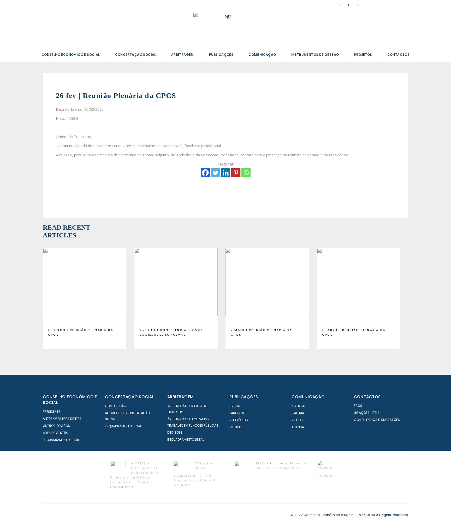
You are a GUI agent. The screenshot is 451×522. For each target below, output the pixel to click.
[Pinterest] (235, 172)
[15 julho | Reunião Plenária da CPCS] (84, 286)
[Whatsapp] (246, 172)
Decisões (174, 432)
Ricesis (325, 476)
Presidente (51, 411)
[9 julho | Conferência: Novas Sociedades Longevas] (176, 286)
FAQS (358, 405)
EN (357, 5)
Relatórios (238, 420)
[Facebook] (205, 172)
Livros (234, 406)
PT (350, 5)
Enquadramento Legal (61, 440)
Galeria (298, 413)
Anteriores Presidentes (62, 418)
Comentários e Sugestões (377, 419)
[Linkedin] (225, 172)
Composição (115, 406)
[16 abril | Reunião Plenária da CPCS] (358, 286)
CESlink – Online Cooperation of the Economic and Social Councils (195, 474)
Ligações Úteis (367, 412)
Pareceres (238, 413)
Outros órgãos (56, 425)
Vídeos (297, 420)
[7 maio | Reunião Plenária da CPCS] (267, 286)
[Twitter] (215, 172)
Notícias (299, 406)
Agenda (298, 427)
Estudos (236, 427)
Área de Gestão (55, 433)
